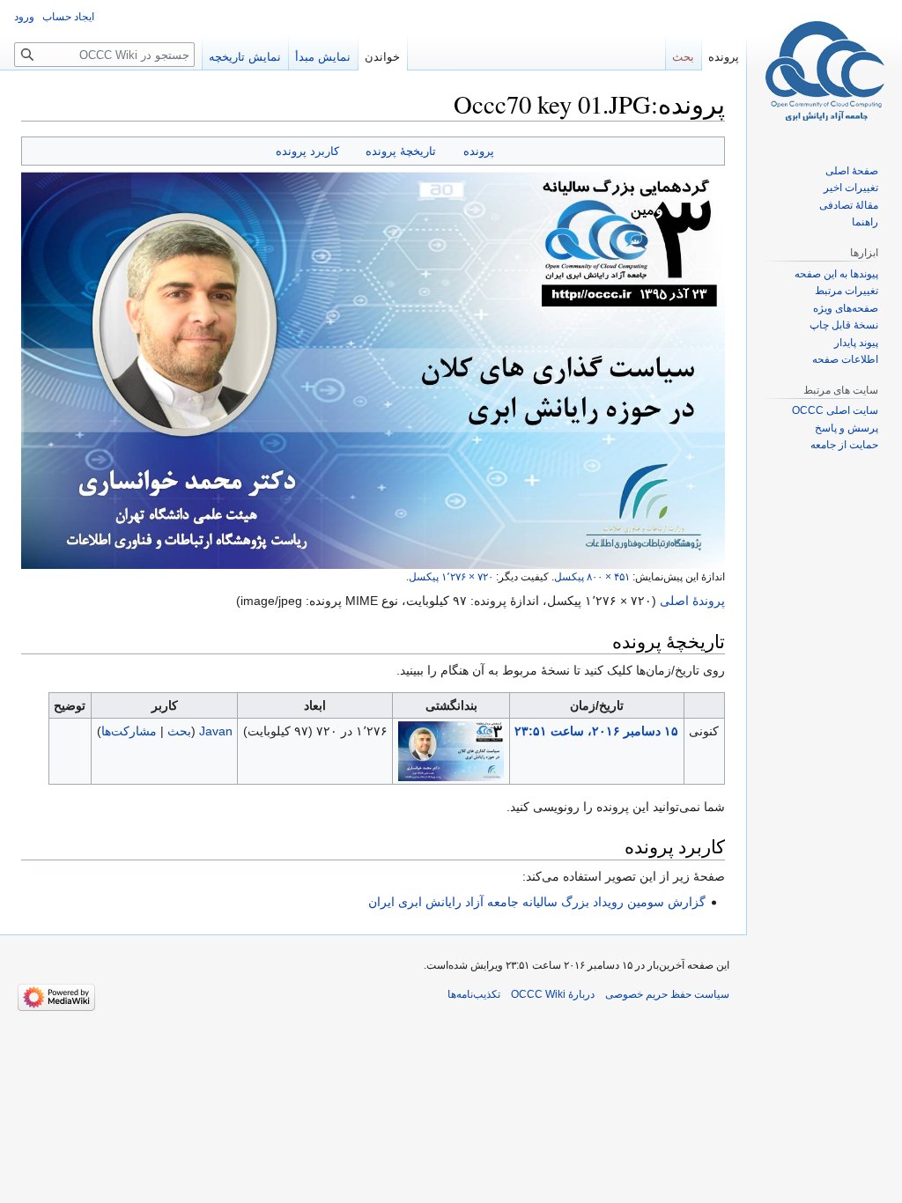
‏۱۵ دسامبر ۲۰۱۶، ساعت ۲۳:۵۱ (596, 731)
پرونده (478, 151)
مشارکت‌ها (129, 731)
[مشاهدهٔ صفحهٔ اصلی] (824, 70)
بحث (179, 731)
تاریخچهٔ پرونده (401, 151)
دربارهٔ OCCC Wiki (553, 994)
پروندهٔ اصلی (692, 601)
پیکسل (592, 576)
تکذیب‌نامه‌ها (473, 994)
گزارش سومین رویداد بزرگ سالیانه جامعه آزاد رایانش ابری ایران (537, 902)
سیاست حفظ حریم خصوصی (667, 994)
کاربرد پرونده (307, 151)
